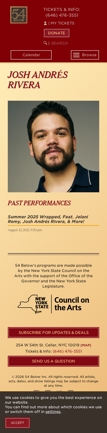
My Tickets (61, 23)
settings (53, 412)
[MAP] (86, 345)
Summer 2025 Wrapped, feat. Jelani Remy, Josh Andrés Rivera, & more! (48, 219)
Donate (56, 33)
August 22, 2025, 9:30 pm (25, 229)
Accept (17, 423)
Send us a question (53, 361)
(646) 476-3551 (61, 15)
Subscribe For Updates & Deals (54, 332)
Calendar (31, 55)
